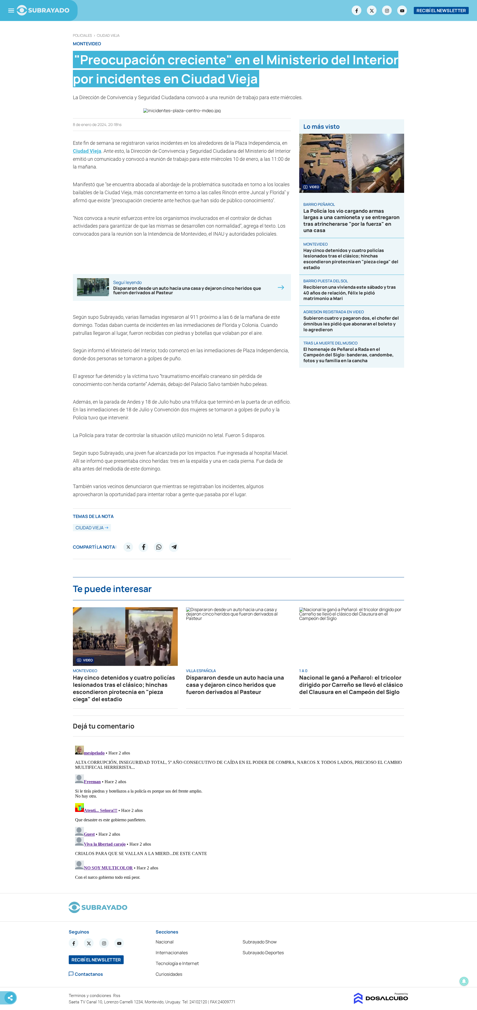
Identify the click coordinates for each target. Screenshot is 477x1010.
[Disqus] (238, 812)
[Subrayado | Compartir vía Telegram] (174, 547)
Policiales (82, 35)
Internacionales (172, 952)
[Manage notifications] (464, 981)
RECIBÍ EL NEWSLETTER (441, 10)
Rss (117, 995)
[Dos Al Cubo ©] (381, 1002)
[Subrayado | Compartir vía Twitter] (128, 547)
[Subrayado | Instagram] (387, 10)
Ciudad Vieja (108, 35)
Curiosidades (169, 974)
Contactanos (89, 974)
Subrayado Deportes (263, 952)
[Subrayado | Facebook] (356, 10)
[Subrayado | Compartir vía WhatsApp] (158, 547)
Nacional (165, 942)
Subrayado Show (260, 942)
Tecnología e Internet (177, 963)
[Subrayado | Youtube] (402, 10)
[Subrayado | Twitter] (372, 10)
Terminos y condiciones (90, 995)
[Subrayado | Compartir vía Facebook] (143, 547)
